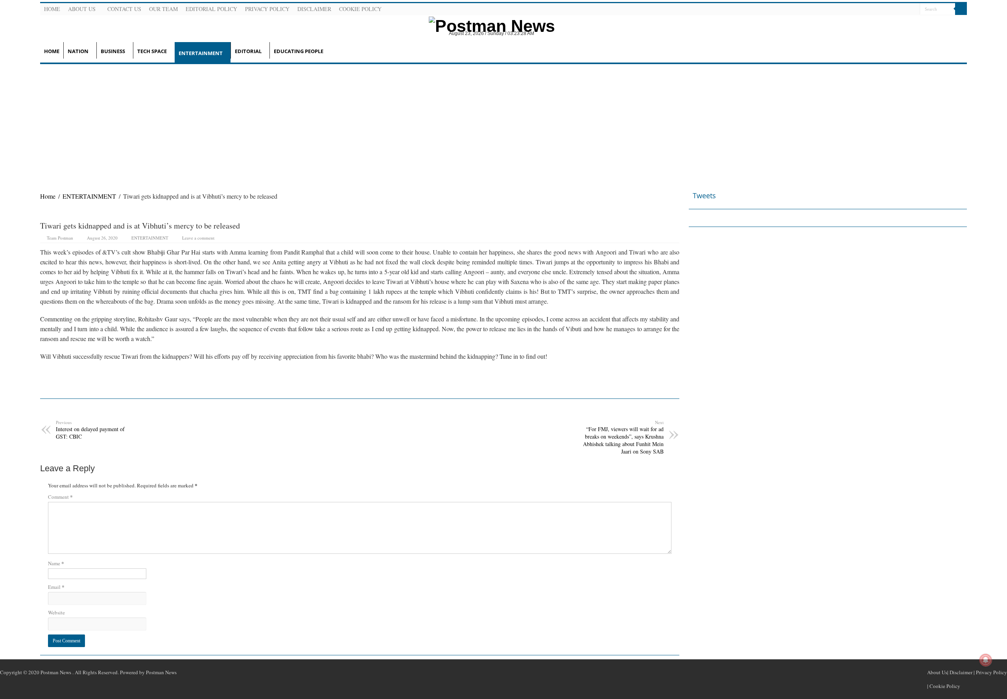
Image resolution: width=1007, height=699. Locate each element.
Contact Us (124, 9)
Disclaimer (314, 9)
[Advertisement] (503, 123)
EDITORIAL (248, 51)
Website (56, 612)
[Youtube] (903, 9)
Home (52, 9)
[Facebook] (885, 9)
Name (56, 563)
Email (56, 586)
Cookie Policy (360, 9)
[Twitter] (894, 9)
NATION (78, 51)
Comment (60, 496)
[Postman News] (486, 24)
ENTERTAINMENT (201, 53)
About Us (82, 9)
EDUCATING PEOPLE (298, 51)
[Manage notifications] (985, 660)
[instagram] (913, 9)
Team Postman (60, 238)
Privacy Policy (267, 9)
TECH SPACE (152, 51)
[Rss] (875, 9)
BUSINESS (113, 51)
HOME (51, 51)
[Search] (961, 9)
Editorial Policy (211, 9)
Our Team (163, 9)
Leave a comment (198, 238)
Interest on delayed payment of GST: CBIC (90, 429)
